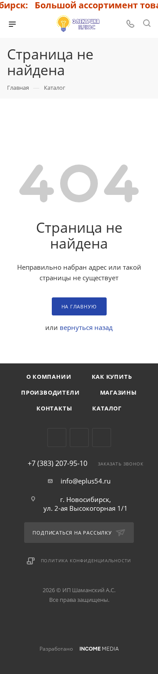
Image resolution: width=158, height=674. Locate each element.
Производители (50, 392)
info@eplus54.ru (86, 480)
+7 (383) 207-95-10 (57, 463)
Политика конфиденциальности (86, 560)
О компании (49, 377)
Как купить (112, 377)
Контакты (54, 408)
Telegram (56, 437)
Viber (79, 437)
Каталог (107, 408)
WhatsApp (101, 437)
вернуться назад (86, 327)
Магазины (118, 392)
